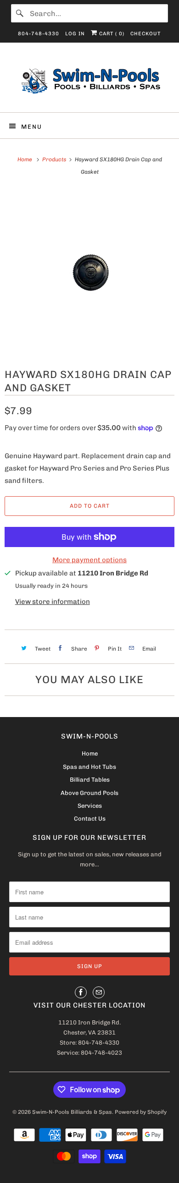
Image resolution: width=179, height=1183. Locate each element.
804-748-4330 (38, 34)
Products (54, 159)
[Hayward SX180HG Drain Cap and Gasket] (89, 271)
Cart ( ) (110, 34)
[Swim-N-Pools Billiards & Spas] (89, 80)
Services (90, 805)
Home (90, 753)
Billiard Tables (90, 779)
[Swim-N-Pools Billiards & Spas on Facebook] (81, 992)
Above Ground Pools (89, 792)
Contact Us (90, 818)
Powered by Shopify (141, 1112)
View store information (52, 601)
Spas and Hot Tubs (89, 766)
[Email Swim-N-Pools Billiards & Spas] (99, 992)
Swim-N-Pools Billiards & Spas (72, 1112)
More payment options (89, 560)
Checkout (145, 34)
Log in (75, 34)
